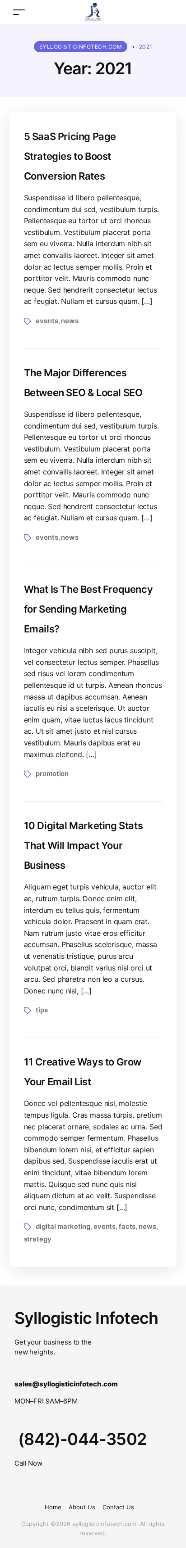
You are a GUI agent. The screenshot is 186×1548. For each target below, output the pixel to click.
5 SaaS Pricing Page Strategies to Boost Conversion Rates (70, 156)
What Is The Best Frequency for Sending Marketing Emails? (88, 609)
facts (127, 1226)
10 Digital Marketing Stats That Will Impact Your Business (83, 845)
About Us (82, 1507)
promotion (52, 773)
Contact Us (118, 1507)
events (47, 320)
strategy (37, 1239)
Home (53, 1507)
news (69, 320)
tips (41, 1010)
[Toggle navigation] (19, 12)
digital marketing (63, 1226)
